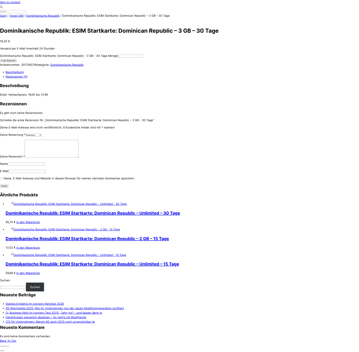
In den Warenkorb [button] (28, 222)
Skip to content (10, 2)
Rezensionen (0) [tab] (16, 76)
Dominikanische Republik (42, 15)
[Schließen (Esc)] (8, 346)
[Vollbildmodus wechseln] (3, 346)
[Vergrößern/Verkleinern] (1, 346)
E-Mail (4, 171)
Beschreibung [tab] (15, 72)
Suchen (5, 280)
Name (4, 163)
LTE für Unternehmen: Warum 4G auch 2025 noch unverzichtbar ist (50, 321)
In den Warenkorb (8, 61)
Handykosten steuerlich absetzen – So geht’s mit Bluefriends (46, 317)
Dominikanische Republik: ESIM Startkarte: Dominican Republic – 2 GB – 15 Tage (87, 238)
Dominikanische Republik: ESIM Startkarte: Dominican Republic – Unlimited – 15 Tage (92, 263)
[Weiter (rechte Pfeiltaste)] (3, 350)
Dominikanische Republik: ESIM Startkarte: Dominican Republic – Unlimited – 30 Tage (93, 213)
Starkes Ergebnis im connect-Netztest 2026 (35, 303)
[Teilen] (5, 346)
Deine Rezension (12, 156)
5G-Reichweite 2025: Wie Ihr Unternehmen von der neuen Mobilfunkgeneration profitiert (65, 308)
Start (3, 15)
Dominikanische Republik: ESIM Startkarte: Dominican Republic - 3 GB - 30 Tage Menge (58, 55)
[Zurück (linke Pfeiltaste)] (1, 350)
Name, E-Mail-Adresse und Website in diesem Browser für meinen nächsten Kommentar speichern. (69, 178)
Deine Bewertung (12, 134)
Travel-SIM (16, 15)
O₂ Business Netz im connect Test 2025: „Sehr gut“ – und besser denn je (54, 312)
